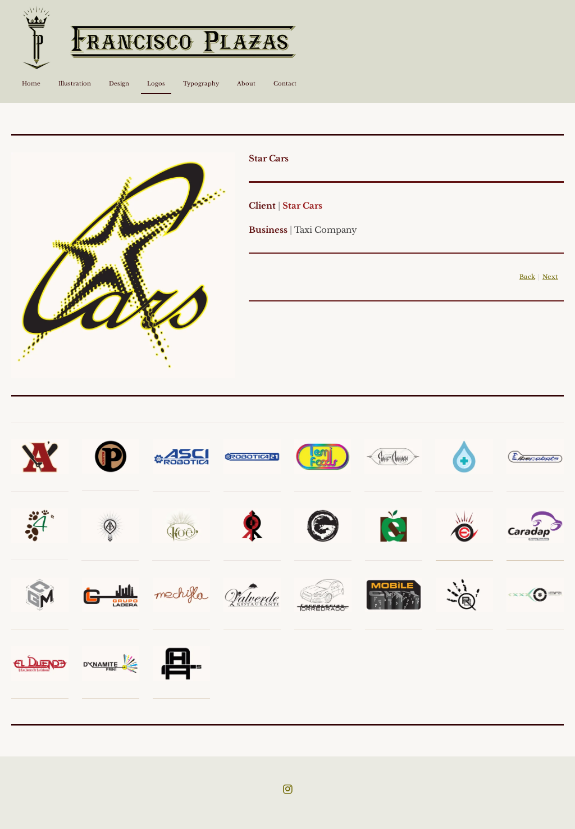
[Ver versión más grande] (123, 265)
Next (550, 277)
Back (527, 277)
